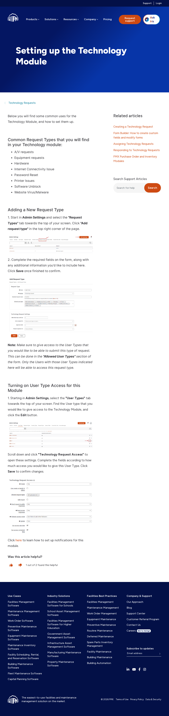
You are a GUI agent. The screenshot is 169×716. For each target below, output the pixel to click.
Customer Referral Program (143, 619)
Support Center (136, 613)
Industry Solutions (58, 595)
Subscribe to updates (140, 648)
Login (159, 3)
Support (147, 3)
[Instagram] (144, 669)
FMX (111, 699)
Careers (138, 630)
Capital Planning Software (23, 679)
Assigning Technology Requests (133, 143)
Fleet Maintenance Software (25, 673)
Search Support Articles (130, 179)
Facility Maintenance (99, 651)
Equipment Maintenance (101, 619)
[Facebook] (139, 669)
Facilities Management (100, 601)
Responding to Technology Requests (136, 150)
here (19, 540)
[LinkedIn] (128, 669)
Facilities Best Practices (102, 595)
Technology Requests (22, 102)
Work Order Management (102, 613)
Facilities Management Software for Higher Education (60, 624)
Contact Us (134, 624)
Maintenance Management (103, 607)
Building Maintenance (99, 657)
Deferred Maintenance (100, 636)
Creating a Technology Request (133, 126)
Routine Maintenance (100, 630)
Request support (130, 19)
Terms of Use (122, 699)
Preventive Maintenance (101, 624)
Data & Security (153, 699)
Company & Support (139, 595)
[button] (11, 565)
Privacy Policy (137, 699)
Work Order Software (20, 620)
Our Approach (135, 601)
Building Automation (99, 663)
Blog (129, 607)
